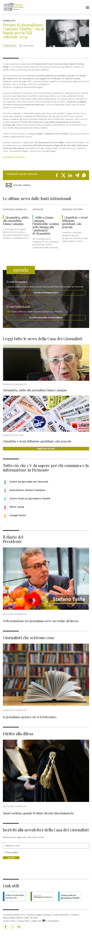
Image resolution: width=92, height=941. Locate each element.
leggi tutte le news (46, 448)
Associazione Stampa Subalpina (27, 490)
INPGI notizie (16, 506)
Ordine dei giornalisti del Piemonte (28, 481)
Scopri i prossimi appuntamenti (46, 317)
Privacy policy (12, 852)
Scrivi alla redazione (22, 185)
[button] (87, 896)
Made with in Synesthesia (45, 921)
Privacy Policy (9, 921)
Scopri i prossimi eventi (46, 293)
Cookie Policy (24, 921)
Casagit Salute (17, 515)
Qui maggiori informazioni (14, 157)
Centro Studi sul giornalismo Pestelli (29, 498)
